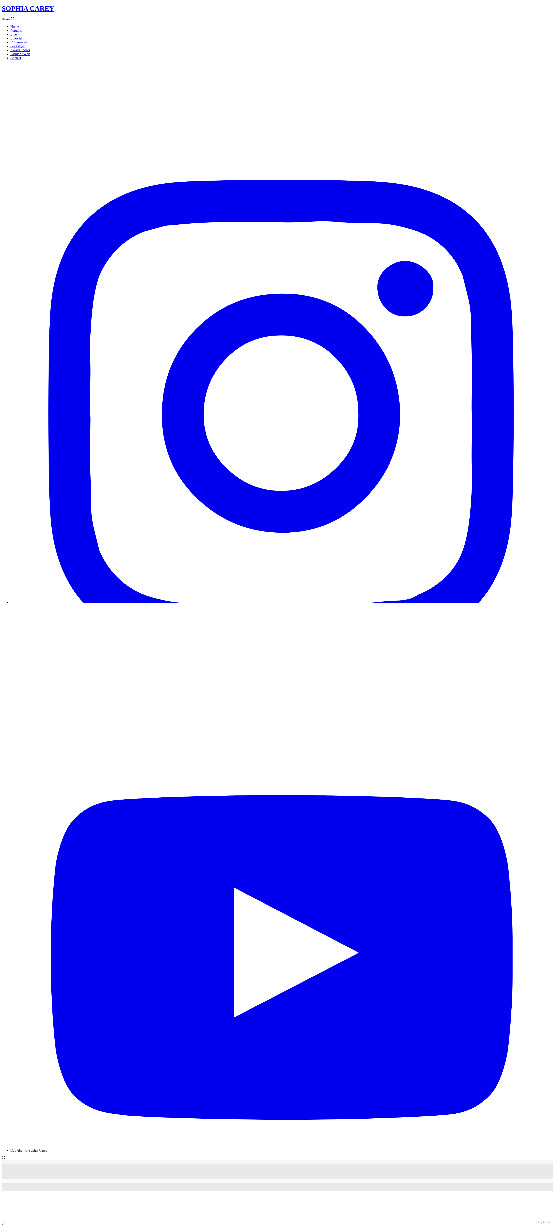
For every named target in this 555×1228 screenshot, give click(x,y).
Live (13, 34)
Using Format (543, 1222)
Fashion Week (20, 54)
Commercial (18, 42)
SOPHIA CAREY (28, 8)
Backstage (17, 46)
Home (14, 26)
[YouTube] (281, 1146)
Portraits (16, 30)
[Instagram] (281, 602)
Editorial (16, 38)
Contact (15, 58)
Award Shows (20, 50)
